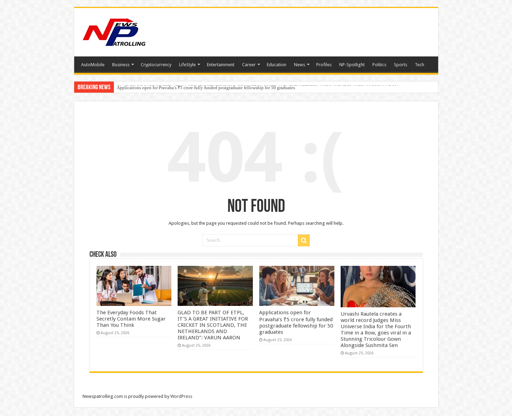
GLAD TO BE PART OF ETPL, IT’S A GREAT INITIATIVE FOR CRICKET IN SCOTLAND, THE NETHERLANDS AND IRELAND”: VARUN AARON (213, 325)
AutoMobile (92, 64)
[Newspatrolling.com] (114, 31)
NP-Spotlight (352, 64)
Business (121, 64)
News (299, 64)
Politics (379, 64)
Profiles (324, 64)
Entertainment (220, 64)
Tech (419, 64)
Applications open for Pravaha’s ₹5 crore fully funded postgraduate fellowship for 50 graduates (206, 87)
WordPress (181, 396)
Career (249, 64)
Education (276, 64)
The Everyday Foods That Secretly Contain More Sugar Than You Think (131, 318)
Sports (400, 64)
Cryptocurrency (156, 64)
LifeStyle (187, 64)
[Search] (304, 240)
